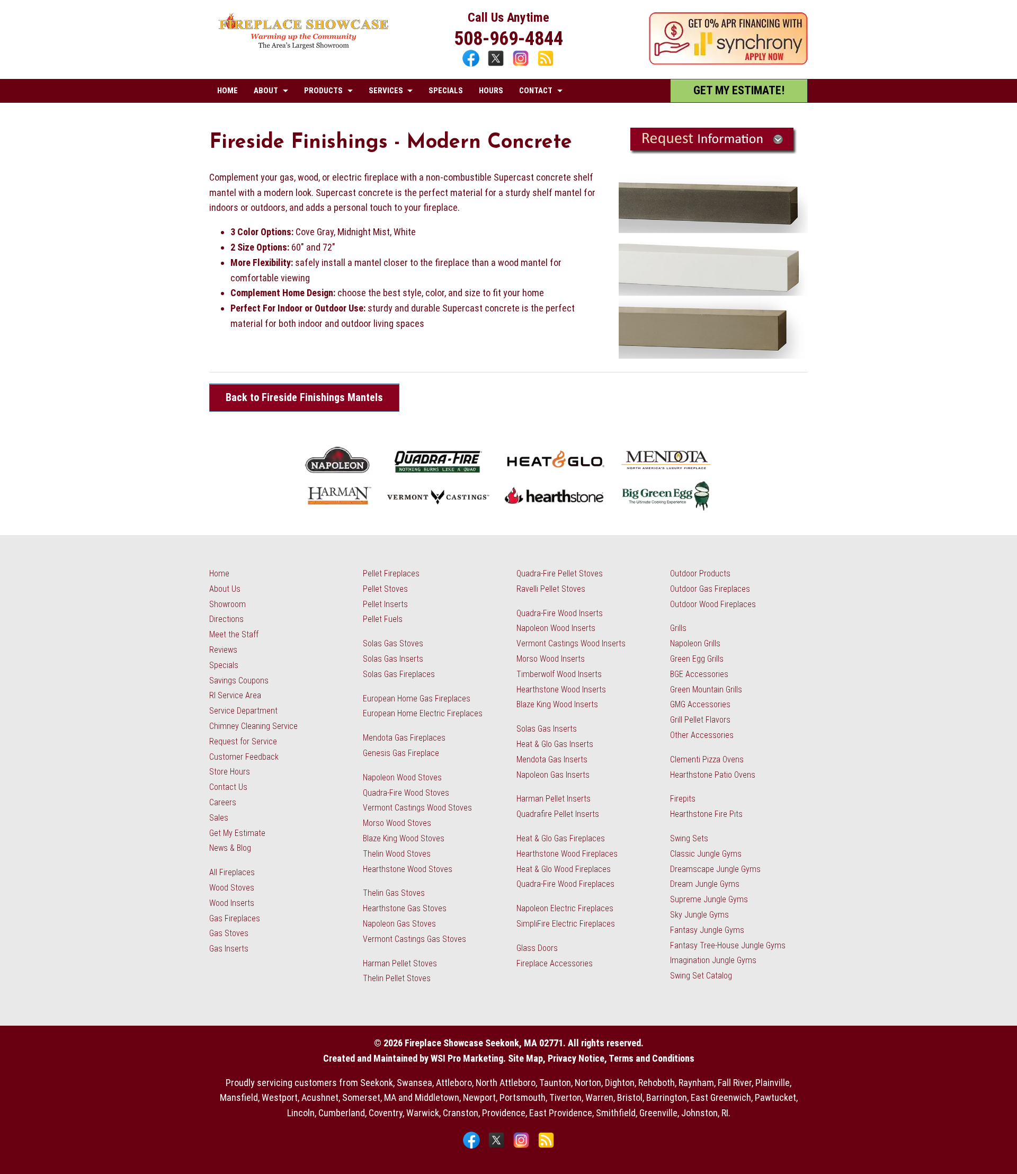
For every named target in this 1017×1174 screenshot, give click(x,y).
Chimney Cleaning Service (253, 726)
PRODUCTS (323, 90)
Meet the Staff (233, 634)
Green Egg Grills (697, 659)
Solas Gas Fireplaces (399, 674)
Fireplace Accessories (554, 963)
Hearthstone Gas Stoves (405, 908)
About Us (224, 589)
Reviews (223, 650)
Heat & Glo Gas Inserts (554, 744)
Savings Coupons (239, 680)
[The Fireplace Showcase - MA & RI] (304, 46)
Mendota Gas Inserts (551, 759)
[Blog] (546, 64)
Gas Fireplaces (234, 918)
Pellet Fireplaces (391, 573)
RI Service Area (235, 695)
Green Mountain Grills (706, 689)
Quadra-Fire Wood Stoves (406, 793)
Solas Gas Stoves (393, 643)
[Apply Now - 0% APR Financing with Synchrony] (728, 61)
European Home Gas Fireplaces (416, 698)
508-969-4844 (508, 39)
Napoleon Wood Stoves (402, 777)
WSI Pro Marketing (467, 1058)
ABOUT (266, 90)
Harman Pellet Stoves (400, 963)
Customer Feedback (244, 757)
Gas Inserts (228, 949)
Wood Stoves (231, 888)
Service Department (243, 711)
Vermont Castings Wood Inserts (571, 643)
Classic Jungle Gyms (706, 854)
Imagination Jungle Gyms (713, 960)
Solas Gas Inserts (393, 659)
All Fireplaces (232, 872)
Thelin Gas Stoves (394, 893)
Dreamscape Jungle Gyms (715, 869)
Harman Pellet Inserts (553, 799)
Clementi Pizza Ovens (707, 759)
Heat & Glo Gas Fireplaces (560, 838)
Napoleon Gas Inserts (553, 775)
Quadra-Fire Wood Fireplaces (565, 884)
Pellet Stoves (385, 589)
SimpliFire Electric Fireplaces (565, 924)
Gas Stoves (228, 933)
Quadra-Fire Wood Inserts (559, 613)
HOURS (491, 90)
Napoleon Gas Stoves (399, 924)
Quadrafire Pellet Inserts (557, 814)
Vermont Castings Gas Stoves (414, 939)
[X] (497, 64)
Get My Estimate (237, 833)
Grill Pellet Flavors (700, 720)
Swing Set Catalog (701, 976)
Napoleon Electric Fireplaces (564, 908)
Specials (223, 665)
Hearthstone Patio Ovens (712, 775)
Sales (218, 818)
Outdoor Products (700, 573)
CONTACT (535, 90)
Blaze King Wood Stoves (403, 838)
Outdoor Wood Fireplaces (713, 604)
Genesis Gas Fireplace (401, 753)
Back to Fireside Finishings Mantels (304, 397)
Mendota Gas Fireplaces (404, 738)
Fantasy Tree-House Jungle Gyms (728, 945)
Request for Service (243, 741)
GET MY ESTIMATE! (738, 90)
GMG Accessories (700, 704)
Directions (226, 619)
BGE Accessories (699, 674)
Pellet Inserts (385, 604)
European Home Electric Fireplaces (423, 713)
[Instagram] (522, 64)
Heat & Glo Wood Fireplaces (563, 869)
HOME (227, 90)
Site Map (525, 1058)
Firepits (682, 799)
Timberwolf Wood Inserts (559, 674)
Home (219, 573)
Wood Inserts (231, 903)
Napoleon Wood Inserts (555, 628)
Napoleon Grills (695, 643)
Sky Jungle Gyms (699, 915)
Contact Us (228, 787)
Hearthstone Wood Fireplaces (567, 854)
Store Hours (229, 772)
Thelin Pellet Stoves (397, 978)
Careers (222, 802)
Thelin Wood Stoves (397, 854)
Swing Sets (689, 838)
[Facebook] (472, 64)
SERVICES (386, 90)
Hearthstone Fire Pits (706, 814)
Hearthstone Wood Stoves (407, 869)
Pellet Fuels (383, 619)
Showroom (227, 604)
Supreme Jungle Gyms (709, 899)
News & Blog (230, 848)
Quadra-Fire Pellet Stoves (559, 573)
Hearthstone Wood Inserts (561, 689)
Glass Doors (537, 948)
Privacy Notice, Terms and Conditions (621, 1058)
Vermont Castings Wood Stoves (417, 808)
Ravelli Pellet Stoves (550, 589)
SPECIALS (446, 90)
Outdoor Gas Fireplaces (710, 589)
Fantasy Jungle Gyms (707, 930)
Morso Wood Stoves (397, 823)
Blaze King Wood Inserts (557, 704)
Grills (678, 628)
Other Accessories (702, 735)
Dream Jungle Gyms (704, 884)
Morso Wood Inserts (550, 659)
